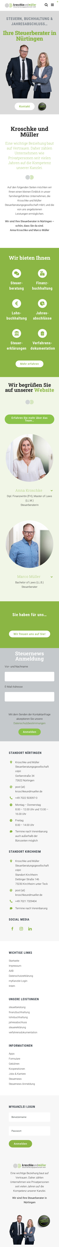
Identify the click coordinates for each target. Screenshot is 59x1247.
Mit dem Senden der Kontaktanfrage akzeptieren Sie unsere (30, 719)
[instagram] (21, 928)
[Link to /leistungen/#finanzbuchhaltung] (42, 273)
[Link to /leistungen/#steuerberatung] (16, 273)
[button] (29, 490)
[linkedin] (30, 928)
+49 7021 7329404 (26, 901)
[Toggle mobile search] (46, 4)
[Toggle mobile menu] (52, 4)
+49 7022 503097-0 (26, 797)
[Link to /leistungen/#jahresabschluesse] (42, 303)
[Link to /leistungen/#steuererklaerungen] (16, 333)
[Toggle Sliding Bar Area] (56, 3)
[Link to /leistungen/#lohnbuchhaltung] (16, 303)
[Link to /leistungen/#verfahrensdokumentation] (42, 333)
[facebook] (12, 928)
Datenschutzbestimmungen (29, 723)
